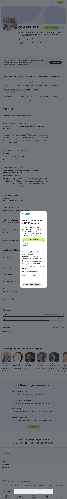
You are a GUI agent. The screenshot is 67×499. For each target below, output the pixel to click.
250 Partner (36, 251)
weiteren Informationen (31, 267)
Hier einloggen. (26, 245)
